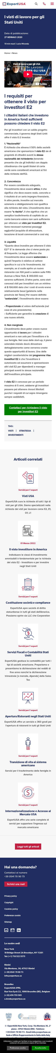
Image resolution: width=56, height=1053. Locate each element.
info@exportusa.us (13, 976)
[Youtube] (12, 930)
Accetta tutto (40, 1048)
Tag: (10, 426)
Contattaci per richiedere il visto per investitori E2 (28, 409)
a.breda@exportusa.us (14, 999)
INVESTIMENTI (15, 435)
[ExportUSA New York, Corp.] (14, 4)
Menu (52, 3)
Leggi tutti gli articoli (28, 846)
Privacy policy (10, 896)
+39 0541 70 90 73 (44, 3)
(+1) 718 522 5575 (16, 957)
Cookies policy (11, 908)
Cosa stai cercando (36, 4)
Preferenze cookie (18, 1048)
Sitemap (8, 921)
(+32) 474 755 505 (13, 995)
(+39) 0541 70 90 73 (13, 972)
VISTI (10, 431)
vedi (28, 491)
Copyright (8, 902)
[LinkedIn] (19, 930)
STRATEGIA (25, 431)
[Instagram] (6, 930)
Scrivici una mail (16, 884)
